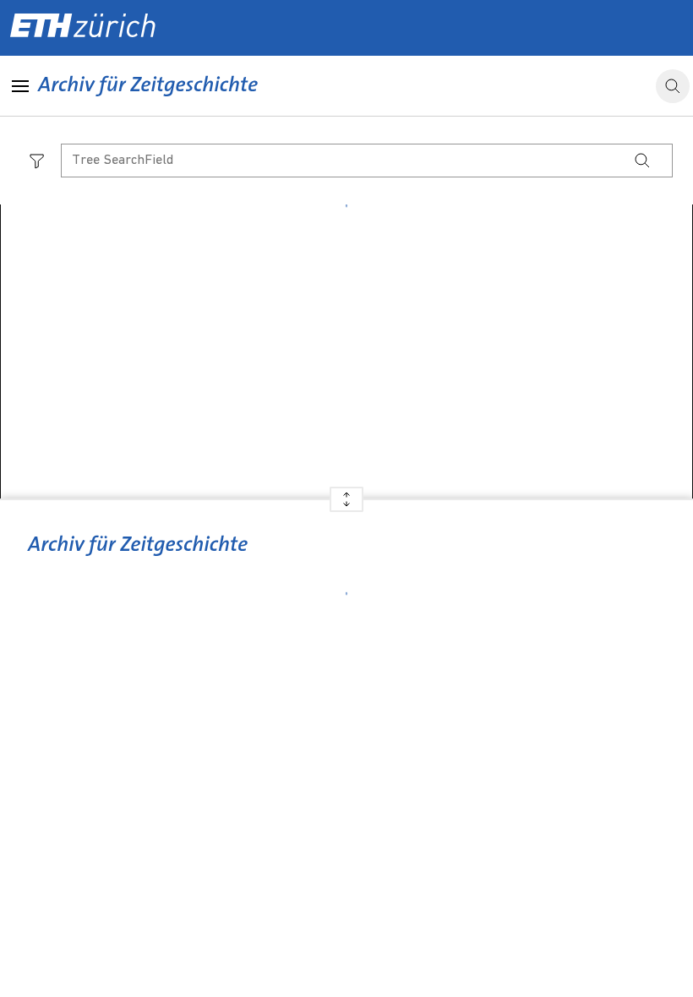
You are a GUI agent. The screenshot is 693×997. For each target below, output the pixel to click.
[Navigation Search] (642, 160)
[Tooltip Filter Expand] (37, 160)
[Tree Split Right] (346, 505)
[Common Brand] (137, 557)
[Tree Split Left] (346, 493)
